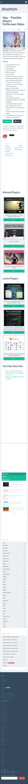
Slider (18, 29)
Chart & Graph (14, 553)
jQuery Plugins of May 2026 (10, 645)
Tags (5, 476)
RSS (2, 691)
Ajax (14, 542)
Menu (14, 587)
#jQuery (15, 130)
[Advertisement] (14, 173)
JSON (14, 579)
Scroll (14, 603)
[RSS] (16, 772)
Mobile (14, 590)
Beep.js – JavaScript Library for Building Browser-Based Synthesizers (9, 150)
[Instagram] (8, 772)
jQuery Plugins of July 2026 (13, 371)
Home (2, 678)
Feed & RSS (14, 566)
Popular (3, 685)
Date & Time (14, 558)
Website (7, 121)
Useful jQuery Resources (9, 654)
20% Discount (11, 662)
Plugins (6, 474)
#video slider (20, 128)
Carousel (14, 550)
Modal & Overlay (14, 592)
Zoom (14, 626)
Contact (5, 665)
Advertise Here (14, 467)
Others (14, 595)
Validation (14, 621)
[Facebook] (5, 772)
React (14, 597)
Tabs (14, 613)
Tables (14, 611)
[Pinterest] (11, 772)
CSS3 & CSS (14, 556)
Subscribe (22, 778)
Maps (14, 582)
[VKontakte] (14, 772)
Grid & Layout (14, 574)
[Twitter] (2, 772)
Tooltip (14, 619)
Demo (18, 121)
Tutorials (6, 479)
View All (13, 513)
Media (14, 584)
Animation (14, 545)
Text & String (14, 616)
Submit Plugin (4, 680)
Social (14, 608)
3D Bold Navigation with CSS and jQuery (18, 147)
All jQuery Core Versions (7, 697)
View (13, 219)
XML (14, 624)
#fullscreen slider (7, 130)
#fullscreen (13, 128)
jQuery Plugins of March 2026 (10, 651)
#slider (6, 126)
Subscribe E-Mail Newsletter (8, 695)
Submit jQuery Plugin (8, 657)
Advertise (8, 662)
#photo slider (20, 126)
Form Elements (14, 569)
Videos (3, 683)
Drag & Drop (14, 561)
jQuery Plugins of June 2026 (10, 642)
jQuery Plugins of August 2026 (11, 636)
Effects (14, 563)
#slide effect (6, 128)
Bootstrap (14, 548)
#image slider (12, 126)
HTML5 (14, 577)
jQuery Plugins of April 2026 (10, 648)
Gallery (14, 571)
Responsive (14, 600)
